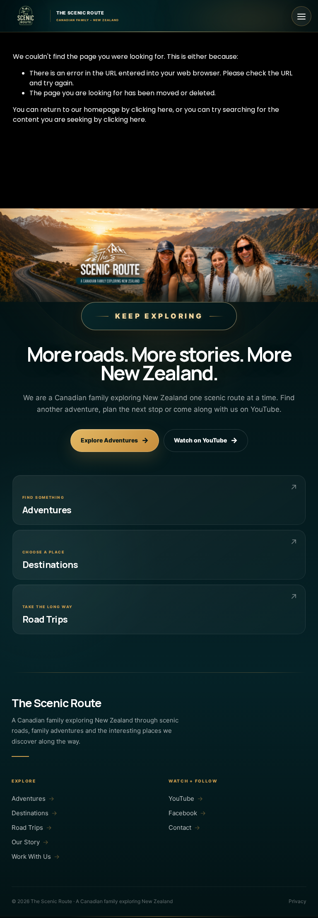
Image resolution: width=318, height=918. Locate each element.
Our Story (30, 842)
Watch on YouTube (206, 440)
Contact (184, 827)
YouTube (186, 798)
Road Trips (32, 827)
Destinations (34, 813)
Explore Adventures (115, 440)
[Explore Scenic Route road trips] (159, 609)
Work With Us (36, 856)
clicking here (152, 109)
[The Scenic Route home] (26, 16)
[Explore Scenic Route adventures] (159, 500)
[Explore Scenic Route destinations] (159, 554)
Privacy (297, 901)
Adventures (33, 798)
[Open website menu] (301, 16)
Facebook (187, 813)
